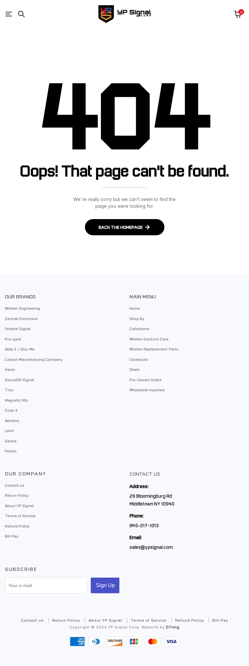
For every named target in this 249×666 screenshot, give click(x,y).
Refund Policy (17, 526)
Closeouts (138, 359)
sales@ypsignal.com (151, 547)
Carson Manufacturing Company (34, 359)
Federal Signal (17, 328)
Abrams (12, 420)
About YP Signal (19, 505)
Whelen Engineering (22, 308)
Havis (10, 369)
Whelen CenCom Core (149, 339)
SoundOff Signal (19, 379)
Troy (9, 389)
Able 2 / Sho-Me (20, 349)
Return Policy (17, 495)
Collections (139, 328)
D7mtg (173, 627)
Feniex (11, 451)
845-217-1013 (144, 525)
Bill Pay (11, 536)
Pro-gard (13, 339)
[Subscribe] (105, 585)
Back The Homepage (121, 227)
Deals (134, 369)
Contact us (14, 485)
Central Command (21, 318)
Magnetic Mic (16, 400)
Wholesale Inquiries (147, 389)
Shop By (136, 318)
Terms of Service (20, 515)
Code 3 (11, 410)
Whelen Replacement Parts (153, 349)
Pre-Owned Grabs (145, 379)
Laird (9, 430)
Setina (11, 440)
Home (134, 308)
